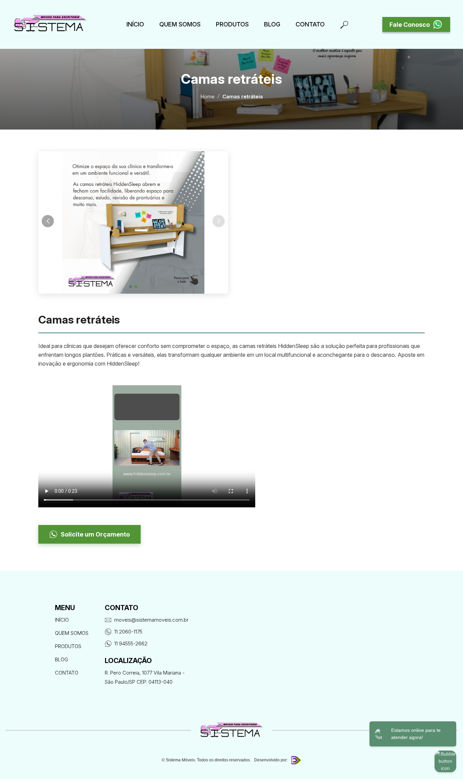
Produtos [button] (232, 24)
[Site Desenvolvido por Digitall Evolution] (295, 760)
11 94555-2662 (130, 643)
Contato (310, 24)
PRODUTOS (68, 646)
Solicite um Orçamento (95, 534)
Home (207, 96)
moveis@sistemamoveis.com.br (151, 620)
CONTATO (66, 672)
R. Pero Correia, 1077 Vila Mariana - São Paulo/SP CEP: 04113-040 (145, 677)
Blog (272, 24)
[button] (130, 286)
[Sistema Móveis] (50, 24)
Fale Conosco (409, 24)
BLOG (61, 659)
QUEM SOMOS (180, 24)
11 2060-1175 (128, 631)
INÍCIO (135, 24)
